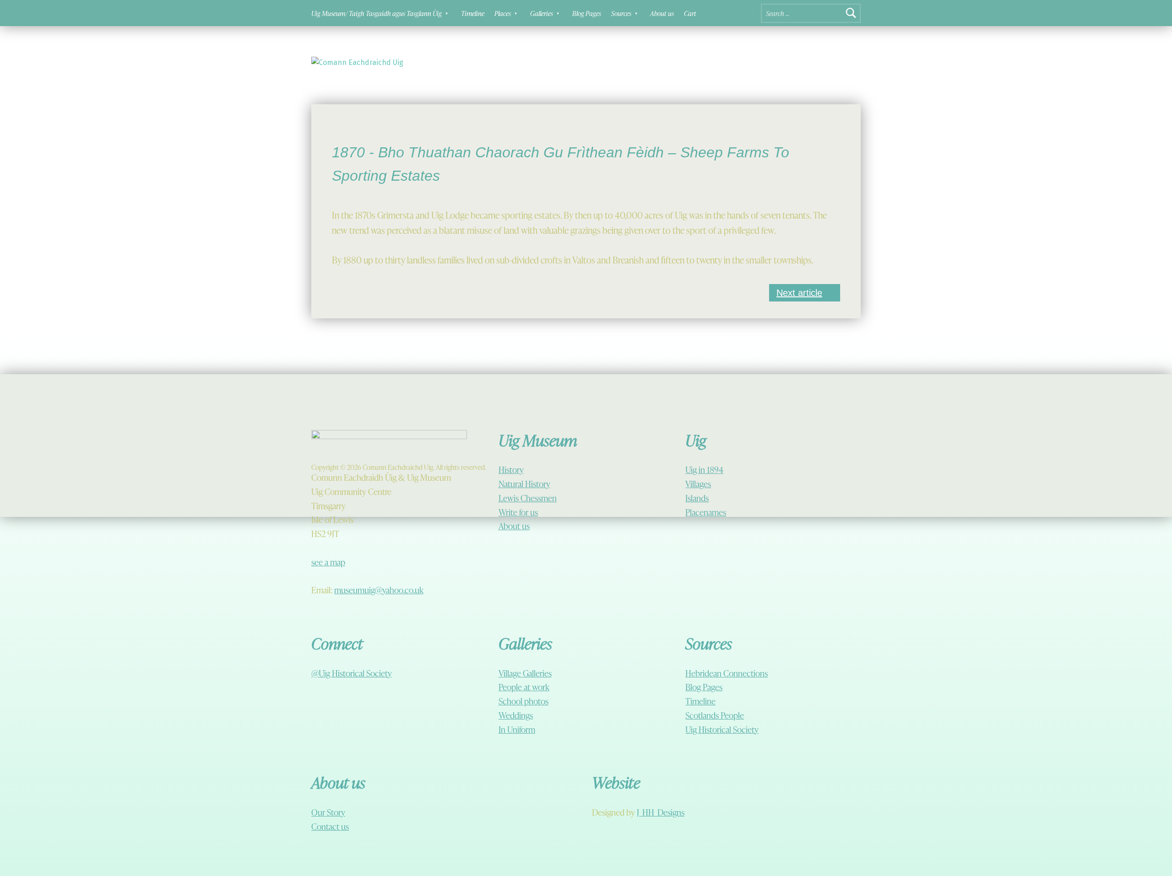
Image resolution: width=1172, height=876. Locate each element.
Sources (621, 13)
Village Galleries (525, 673)
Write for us (518, 512)
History (511, 469)
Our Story (328, 812)
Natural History (524, 484)
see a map (328, 562)
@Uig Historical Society (351, 673)
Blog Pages (586, 13)
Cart (690, 13)
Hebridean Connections (726, 673)
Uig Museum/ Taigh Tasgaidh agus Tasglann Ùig (376, 13)
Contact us (330, 826)
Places (502, 13)
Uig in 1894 (704, 469)
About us (662, 13)
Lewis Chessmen (528, 498)
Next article (799, 293)
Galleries (541, 13)
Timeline (472, 13)
